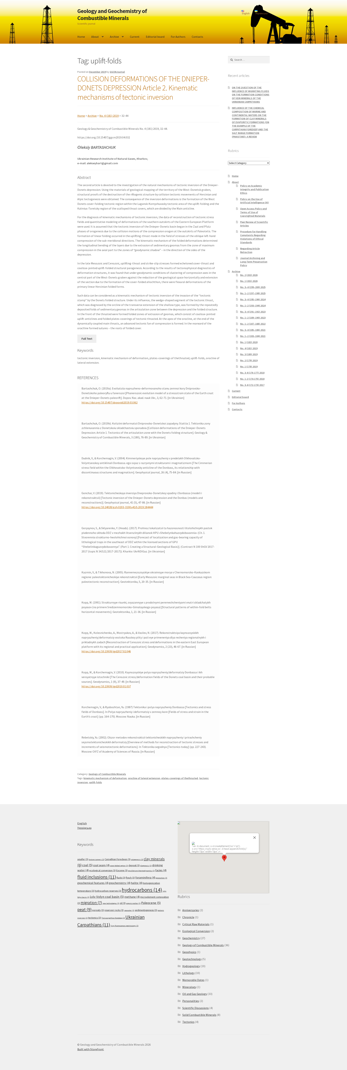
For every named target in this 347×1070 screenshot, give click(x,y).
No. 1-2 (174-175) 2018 (252, 378)
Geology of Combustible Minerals (107, 774)
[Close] (254, 837)
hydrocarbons (142, 889)
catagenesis (137, 859)
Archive (114, 36)
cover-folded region (119, 865)
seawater (129, 910)
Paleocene (151, 903)
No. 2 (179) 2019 (249, 360)
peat (84, 909)
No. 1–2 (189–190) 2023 (252, 317)
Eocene (122, 870)
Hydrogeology (191, 966)
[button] (224, 858)
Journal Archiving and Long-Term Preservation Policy (253, 261)
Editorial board (155, 36)
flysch (130, 877)
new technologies (111, 903)
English (82, 823)
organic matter (133, 903)
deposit (134, 865)
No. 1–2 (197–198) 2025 (252, 293)
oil (123, 903)
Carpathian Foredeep (117, 859)
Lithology (188, 973)
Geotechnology (192, 959)
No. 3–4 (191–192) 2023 (252, 311)
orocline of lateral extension (144, 778)
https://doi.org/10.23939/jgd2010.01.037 (106, 686)
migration (91, 902)
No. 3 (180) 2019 (249, 354)
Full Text (87, 338)
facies (160, 870)
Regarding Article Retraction (250, 250)
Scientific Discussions (195, 1008)
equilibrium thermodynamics (141, 870)
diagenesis (146, 865)
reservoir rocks (114, 910)
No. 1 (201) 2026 (249, 281)
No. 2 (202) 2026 (249, 275)
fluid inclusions (96, 877)
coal (87, 865)
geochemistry (119, 883)
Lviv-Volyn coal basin (107, 897)
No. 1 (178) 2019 (249, 366)
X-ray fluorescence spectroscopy (124, 926)
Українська (84, 828)
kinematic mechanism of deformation (105, 778)
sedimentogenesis (146, 910)
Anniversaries (190, 910)
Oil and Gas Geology (194, 994)
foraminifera (145, 877)
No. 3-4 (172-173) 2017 (252, 385)
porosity (98, 910)
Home (81, 36)
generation (161, 878)
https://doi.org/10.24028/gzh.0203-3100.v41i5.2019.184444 (117, 507)
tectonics (94, 917)
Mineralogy (189, 987)
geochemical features (92, 883)
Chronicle (188, 917)
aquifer (82, 859)
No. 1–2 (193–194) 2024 (252, 305)
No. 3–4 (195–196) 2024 (252, 299)
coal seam (101, 865)
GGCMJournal (117, 71)
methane (132, 897)
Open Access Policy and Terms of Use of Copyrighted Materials (253, 212)
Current (135, 36)
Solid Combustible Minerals (199, 1015)
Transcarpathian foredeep (113, 918)
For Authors (178, 36)
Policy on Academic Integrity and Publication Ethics (254, 189)
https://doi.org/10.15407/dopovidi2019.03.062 (110, 402)
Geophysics (189, 952)
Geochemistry (191, 938)
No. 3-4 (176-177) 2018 (252, 372)
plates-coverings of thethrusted (179, 778)
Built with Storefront (90, 1049)
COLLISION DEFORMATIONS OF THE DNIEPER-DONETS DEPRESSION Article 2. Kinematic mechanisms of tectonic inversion (143, 88)
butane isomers (96, 859)
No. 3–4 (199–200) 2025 (252, 287)
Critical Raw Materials (195, 924)
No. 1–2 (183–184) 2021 (252, 336)
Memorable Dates (193, 980)
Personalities (190, 1001)
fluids (121, 877)
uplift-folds (95, 782)
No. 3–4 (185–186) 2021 (252, 330)
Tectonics (188, 1022)
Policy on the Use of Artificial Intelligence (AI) (254, 200)
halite (136, 883)
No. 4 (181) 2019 (109, 115)
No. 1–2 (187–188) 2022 (252, 323)
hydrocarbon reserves (108, 890)
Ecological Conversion (196, 931)
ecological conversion (102, 870)
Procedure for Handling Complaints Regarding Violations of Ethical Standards (253, 237)
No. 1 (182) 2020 (249, 342)
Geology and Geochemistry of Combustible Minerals (112, 14)
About (95, 36)
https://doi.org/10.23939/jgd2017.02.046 (106, 651)
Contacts (197, 36)
